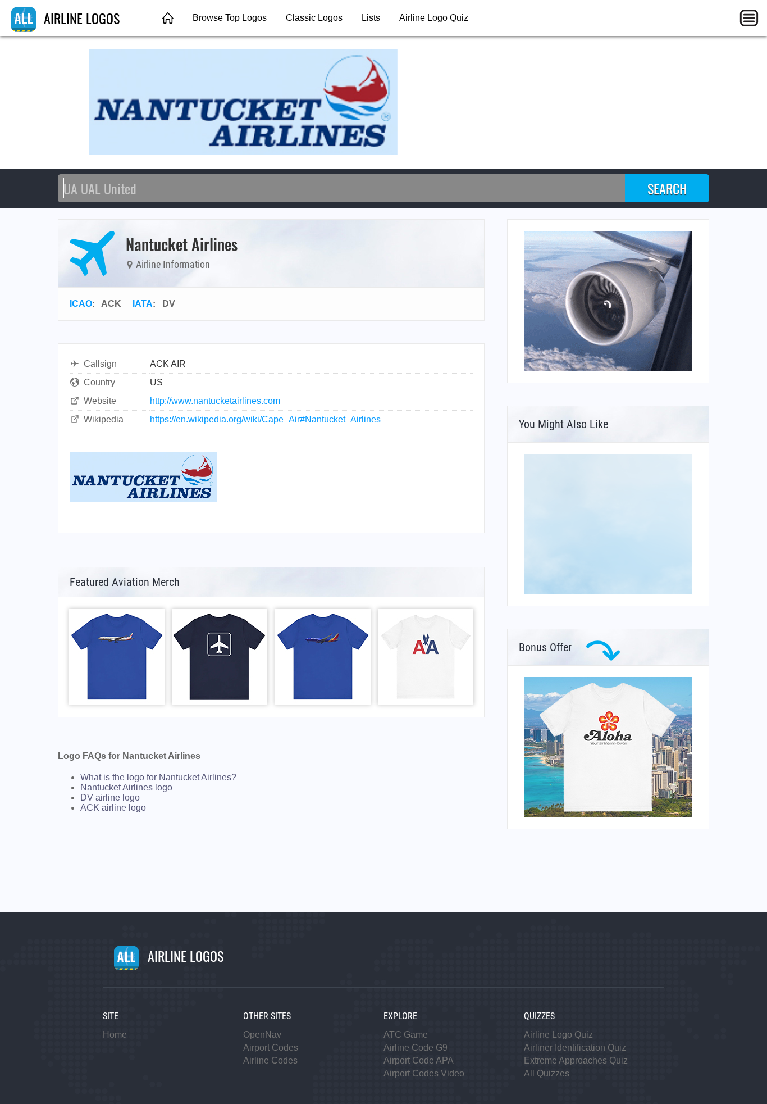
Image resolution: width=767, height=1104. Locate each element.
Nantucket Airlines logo (126, 787)
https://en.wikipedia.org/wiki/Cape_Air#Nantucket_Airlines (265, 419)
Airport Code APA (418, 1060)
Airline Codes (270, 1060)
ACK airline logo (113, 807)
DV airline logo (110, 797)
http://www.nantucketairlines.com (215, 401)
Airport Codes (270, 1047)
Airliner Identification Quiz (575, 1047)
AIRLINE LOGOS (80, 18)
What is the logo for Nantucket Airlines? (158, 777)
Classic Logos (314, 17)
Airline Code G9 (415, 1047)
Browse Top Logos (230, 17)
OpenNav (262, 1034)
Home (115, 1034)
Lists (371, 17)
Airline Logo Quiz (433, 17)
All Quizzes (546, 1073)
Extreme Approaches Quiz (576, 1060)
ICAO (81, 303)
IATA (143, 303)
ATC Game (405, 1034)
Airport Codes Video (423, 1073)
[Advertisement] (608, 524)
